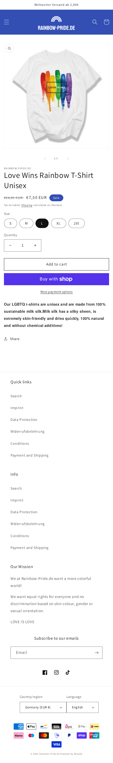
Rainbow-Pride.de (49, 753)
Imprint (17, 407)
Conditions (20, 443)
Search (16, 396)
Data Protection (24, 419)
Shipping (26, 205)
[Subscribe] (96, 653)
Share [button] (15, 338)
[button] (6, 22)
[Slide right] (68, 158)
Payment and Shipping (30, 455)
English (77, 707)
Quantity (10, 235)
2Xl (76, 223)
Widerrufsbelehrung (28, 431)
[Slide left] (45, 158)
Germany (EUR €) (38, 707)
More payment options (56, 292)
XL (58, 223)
